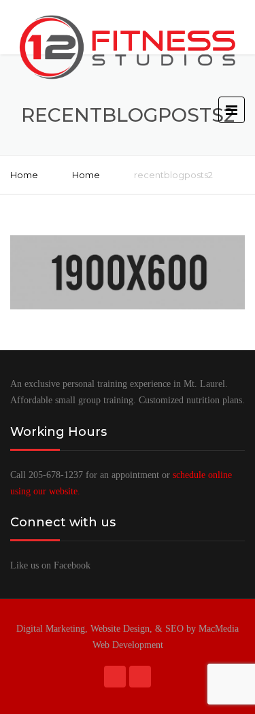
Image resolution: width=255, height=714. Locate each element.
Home (24, 174)
